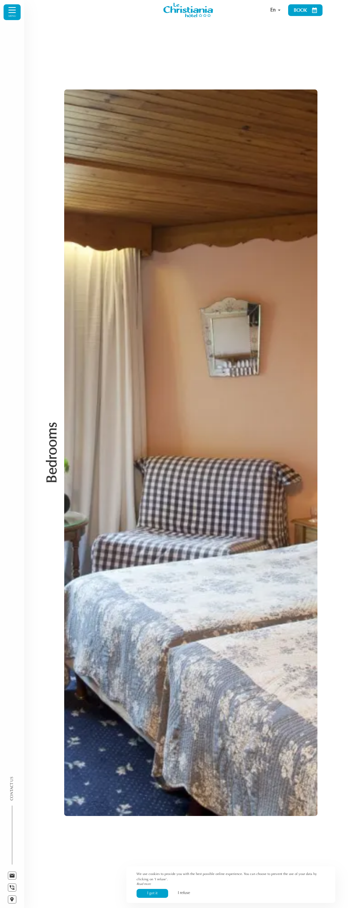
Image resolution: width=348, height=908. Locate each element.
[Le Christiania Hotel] (209, 10)
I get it (152, 893)
